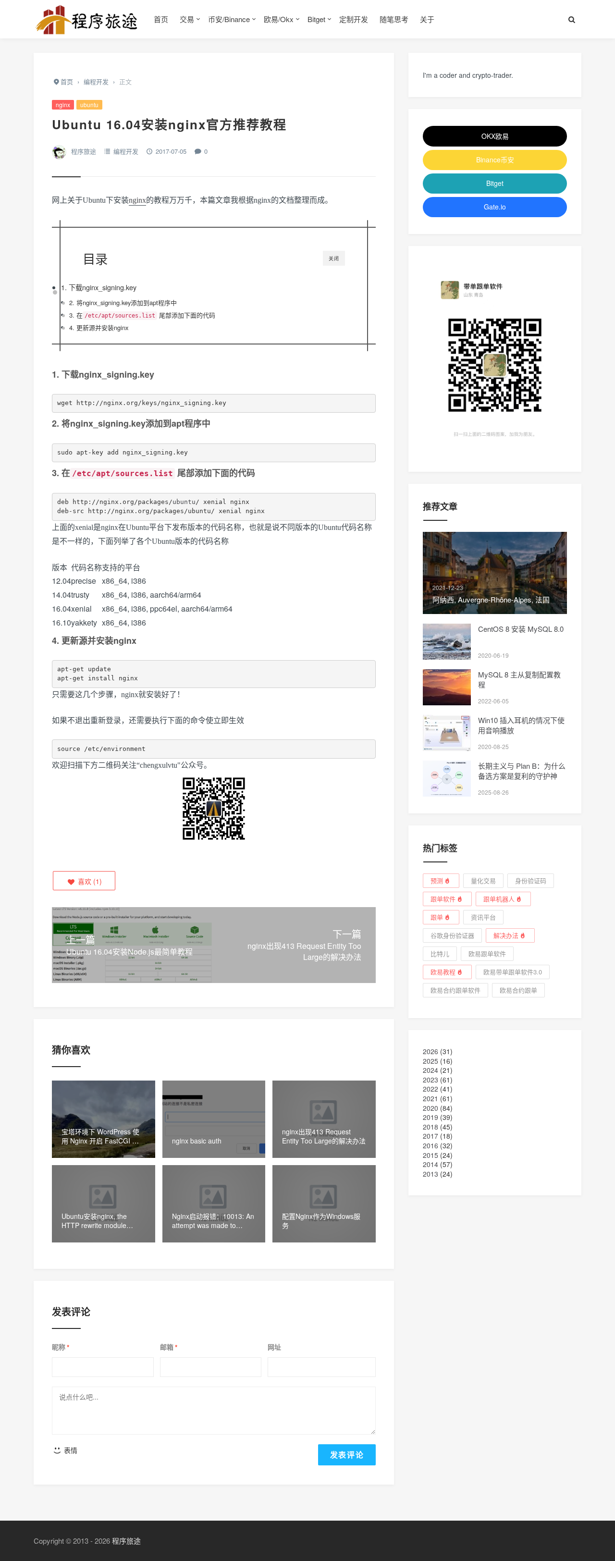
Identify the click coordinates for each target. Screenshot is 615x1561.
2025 (430, 1061)
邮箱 (168, 1347)
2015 (430, 1155)
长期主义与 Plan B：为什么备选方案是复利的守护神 (522, 771)
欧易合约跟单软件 (455, 990)
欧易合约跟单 (518, 990)
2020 (430, 1108)
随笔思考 (394, 19)
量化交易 (483, 880)
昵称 (60, 1347)
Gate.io (495, 206)
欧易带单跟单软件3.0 (512, 971)
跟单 (436, 917)
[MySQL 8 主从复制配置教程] (447, 687)
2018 (430, 1126)
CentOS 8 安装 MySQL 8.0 (521, 629)
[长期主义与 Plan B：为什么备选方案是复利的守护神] (447, 779)
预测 (436, 880)
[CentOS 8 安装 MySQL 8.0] (447, 642)
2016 (430, 1145)
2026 (430, 1051)
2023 (430, 1079)
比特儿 (439, 953)
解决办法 (505, 935)
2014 (430, 1164)
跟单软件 (442, 898)
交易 (187, 19)
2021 (430, 1098)
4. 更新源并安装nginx (98, 327)
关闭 (334, 258)
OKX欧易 (495, 136)
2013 (430, 1174)
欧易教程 (442, 971)
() (89, 881)
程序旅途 (83, 151)
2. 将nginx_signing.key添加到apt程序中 (123, 302)
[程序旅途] (86, 19)
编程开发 (125, 151)
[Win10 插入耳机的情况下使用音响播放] (447, 733)
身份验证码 (530, 880)
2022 (430, 1089)
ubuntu (89, 104)
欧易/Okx (279, 19)
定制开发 (353, 19)
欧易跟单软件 (487, 953)
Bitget (316, 19)
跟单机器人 (499, 898)
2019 (430, 1117)
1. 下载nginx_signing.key (98, 287)
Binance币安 (495, 159)
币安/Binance (229, 19)
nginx (63, 104)
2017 (430, 1136)
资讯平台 (483, 917)
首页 (161, 19)
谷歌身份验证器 (452, 935)
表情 (69, 1450)
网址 (274, 1347)
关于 (427, 19)
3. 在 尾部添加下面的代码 (142, 315)
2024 (430, 1070)
